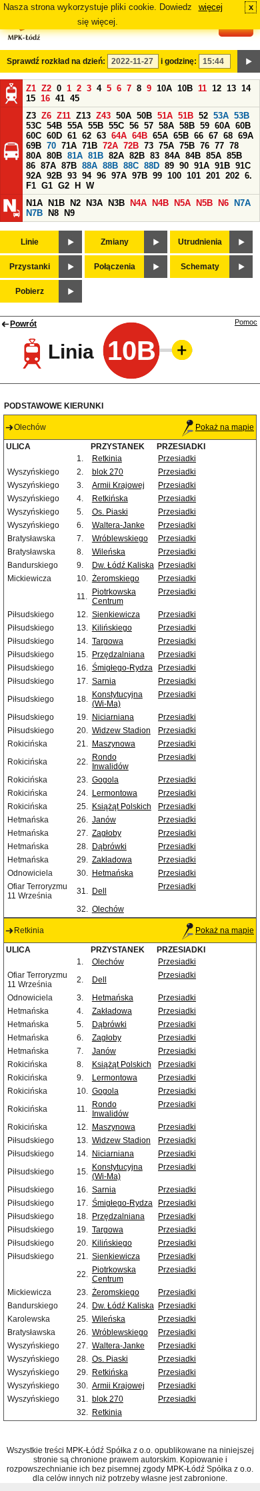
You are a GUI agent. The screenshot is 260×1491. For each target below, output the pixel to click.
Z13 (83, 116)
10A (164, 88)
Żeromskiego (115, 578)
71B (89, 146)
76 (204, 146)
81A (75, 156)
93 (72, 176)
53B (241, 116)
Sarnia (104, 681)
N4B (160, 203)
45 (74, 98)
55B (95, 126)
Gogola (105, 779)
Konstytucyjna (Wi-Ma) (117, 699)
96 (101, 176)
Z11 (64, 116)
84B (193, 156)
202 (232, 176)
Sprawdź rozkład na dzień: (56, 61)
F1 (31, 186)
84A (172, 156)
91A (201, 166)
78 (234, 146)
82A (116, 156)
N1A (34, 203)
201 (213, 176)
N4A (138, 203)
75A (166, 146)
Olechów (108, 909)
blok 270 (107, 472)
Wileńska (108, 552)
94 (86, 176)
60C (33, 136)
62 (86, 136)
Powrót (23, 324)
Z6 (46, 116)
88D (151, 166)
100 (174, 176)
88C (131, 166)
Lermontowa (114, 793)
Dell (99, 891)
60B (243, 126)
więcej (211, 7)
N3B (116, 203)
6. (248, 176)
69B (33, 146)
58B (187, 126)
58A (166, 126)
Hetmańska (112, 873)
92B (54, 176)
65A (160, 136)
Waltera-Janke (118, 525)
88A (89, 166)
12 (216, 88)
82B (137, 156)
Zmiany (115, 242)
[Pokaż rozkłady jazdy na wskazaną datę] (248, 61)
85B (234, 156)
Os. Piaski (110, 512)
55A (75, 126)
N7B (34, 213)
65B (181, 136)
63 (101, 136)
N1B (56, 203)
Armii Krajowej (118, 485)
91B (222, 166)
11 (202, 88)
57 (148, 126)
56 (134, 126)
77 (219, 146)
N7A (242, 203)
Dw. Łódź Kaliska (123, 565)
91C (243, 166)
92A (33, 176)
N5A (182, 203)
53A (221, 116)
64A (119, 136)
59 (204, 126)
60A (222, 126)
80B (54, 156)
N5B (204, 203)
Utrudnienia (200, 242)
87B (69, 166)
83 (154, 156)
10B (185, 88)
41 (60, 98)
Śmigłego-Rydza (122, 668)
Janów (104, 819)
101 (194, 176)
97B (139, 176)
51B (185, 116)
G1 (47, 186)
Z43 (103, 116)
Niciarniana (113, 717)
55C (116, 126)
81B (95, 156)
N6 (223, 203)
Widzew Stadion (121, 730)
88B (110, 166)
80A (33, 156)
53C (33, 126)
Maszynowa (113, 743)
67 (213, 136)
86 (30, 166)
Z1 (31, 88)
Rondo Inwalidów (110, 761)
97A (119, 176)
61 (72, 136)
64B (139, 136)
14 (246, 88)
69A (245, 136)
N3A (94, 203)
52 (203, 116)
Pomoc (246, 322)
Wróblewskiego (120, 538)
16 (45, 98)
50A (123, 116)
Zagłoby (106, 833)
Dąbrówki (109, 846)
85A (213, 156)
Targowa (107, 641)
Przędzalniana (118, 654)
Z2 (46, 88)
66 (198, 136)
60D (54, 136)
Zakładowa (112, 859)
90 (184, 166)
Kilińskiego (112, 628)
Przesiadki (177, 458)
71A (69, 146)
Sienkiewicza (116, 614)
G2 (63, 186)
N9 (69, 213)
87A (48, 166)
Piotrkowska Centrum (114, 596)
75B (187, 146)
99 (157, 176)
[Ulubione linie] (178, 350)
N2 (75, 203)
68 (228, 136)
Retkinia (107, 458)
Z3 (31, 116)
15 (30, 98)
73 (148, 146)
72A (110, 146)
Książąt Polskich (121, 806)
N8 (53, 213)
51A (165, 116)
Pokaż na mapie (224, 427)
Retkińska (110, 498)
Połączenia (114, 266)
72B (131, 146)
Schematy (200, 266)
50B (144, 116)
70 (51, 146)
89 (169, 166)
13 (231, 88)
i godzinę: (179, 61)
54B (54, 126)
